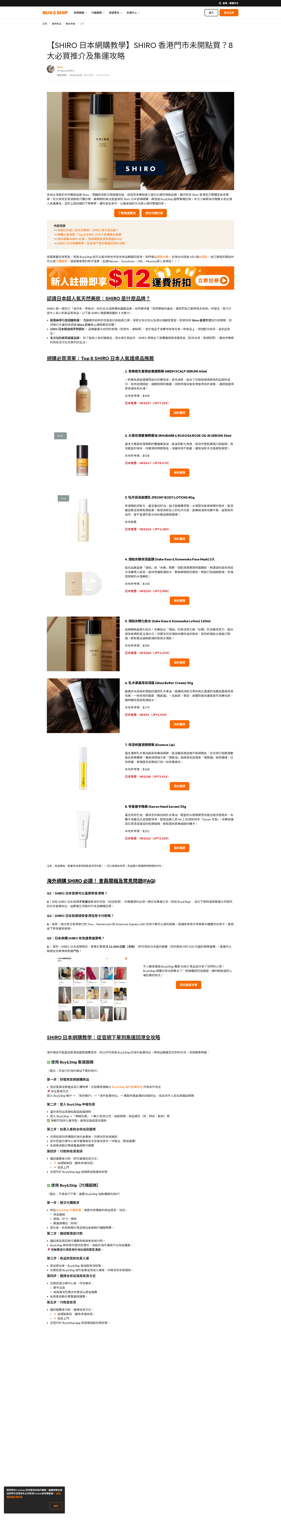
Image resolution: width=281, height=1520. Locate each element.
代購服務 (61, 261)
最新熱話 (56, 23)
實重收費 (163, 257)
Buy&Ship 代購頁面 (69, 1210)
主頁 (45, 23)
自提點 (203, 257)
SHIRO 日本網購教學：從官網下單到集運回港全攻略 (91, 243)
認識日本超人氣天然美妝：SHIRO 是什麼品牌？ (88, 230)
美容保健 (70, 23)
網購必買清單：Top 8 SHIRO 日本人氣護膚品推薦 (89, 234)
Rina (60, 67)
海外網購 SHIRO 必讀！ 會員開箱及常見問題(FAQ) (89, 239)
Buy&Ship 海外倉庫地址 (127, 1087)
